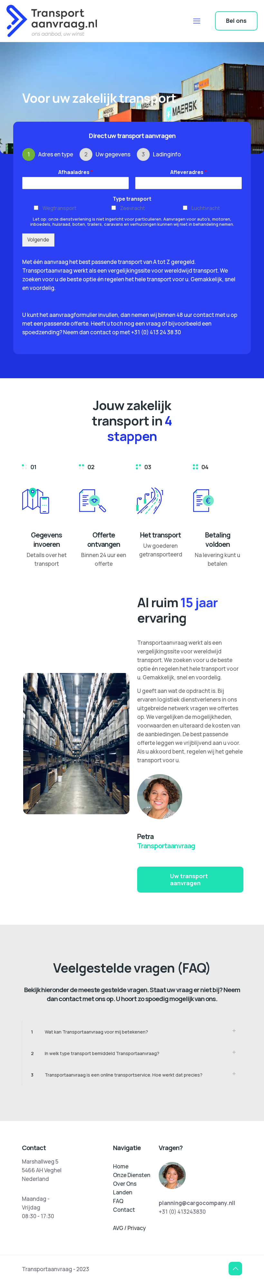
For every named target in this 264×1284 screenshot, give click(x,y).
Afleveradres (188, 172)
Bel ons (236, 20)
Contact (124, 1209)
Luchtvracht (206, 208)
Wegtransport (59, 208)
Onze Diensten (131, 1175)
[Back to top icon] (235, 1268)
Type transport (132, 199)
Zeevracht (132, 208)
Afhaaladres (75, 172)
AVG (118, 1228)
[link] (132, 1032)
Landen (122, 1192)
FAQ (118, 1201)
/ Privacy (135, 1228)
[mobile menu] (196, 20)
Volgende (38, 239)
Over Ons (125, 1183)
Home (120, 1166)
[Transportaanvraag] (51, 21)
